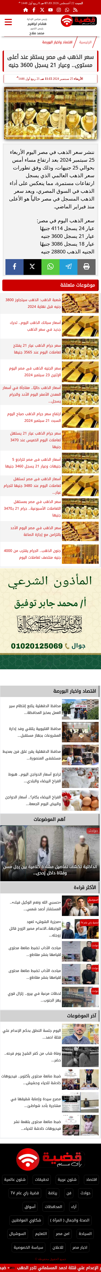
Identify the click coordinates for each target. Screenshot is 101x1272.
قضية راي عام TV (25, 1193)
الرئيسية (85, 42)
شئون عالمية (15, 1179)
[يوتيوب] (50, 10)
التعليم (41, 1233)
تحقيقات (42, 1179)
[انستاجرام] (59, 10)
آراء (73, 1206)
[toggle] (8, 22)
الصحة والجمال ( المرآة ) (69, 1220)
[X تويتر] (42, 10)
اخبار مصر (80, 1247)
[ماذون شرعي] (50, 618)
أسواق (30, 1206)
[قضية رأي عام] (79, 22)
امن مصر (62, 1233)
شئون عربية (67, 1179)
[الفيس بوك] (34, 10)
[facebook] (14, 267)
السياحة (85, 1233)
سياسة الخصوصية (28, 1247)
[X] (33, 267)
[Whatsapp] (67, 10)
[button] (11, 856)
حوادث (85, 1193)
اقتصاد (91, 1179)
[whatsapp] (50, 267)
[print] (86, 267)
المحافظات (53, 1206)
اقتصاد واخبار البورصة (57, 42)
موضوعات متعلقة (77, 285)
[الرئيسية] (25, 10)
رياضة (52, 1193)
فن (69, 1193)
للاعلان (58, 1247)
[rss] (75, 10)
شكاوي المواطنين (26, 1220)
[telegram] (69, 267)
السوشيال (17, 1233)
